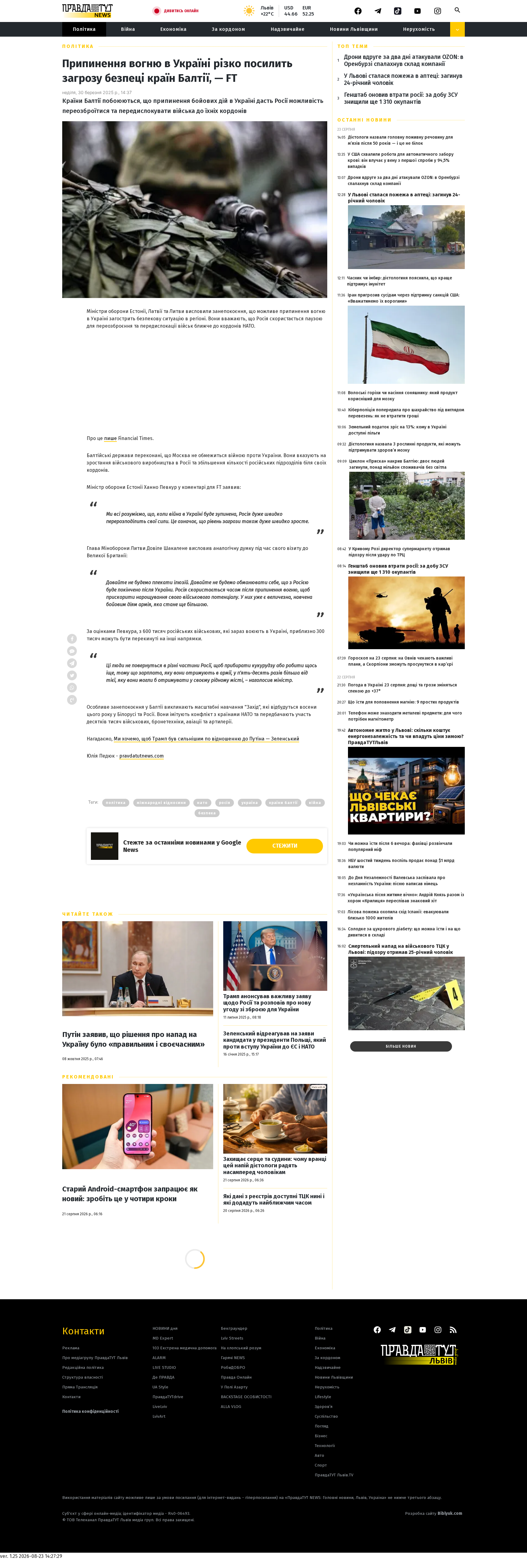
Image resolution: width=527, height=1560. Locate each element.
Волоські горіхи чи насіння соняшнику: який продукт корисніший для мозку (402, 396)
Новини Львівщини (354, 29)
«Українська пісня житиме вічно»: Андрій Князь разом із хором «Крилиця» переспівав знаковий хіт (406, 898)
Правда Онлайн (236, 1377)
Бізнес (321, 1435)
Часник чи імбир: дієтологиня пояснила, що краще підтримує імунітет (399, 281)
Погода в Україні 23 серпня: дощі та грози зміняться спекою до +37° (402, 688)
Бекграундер (234, 1328)
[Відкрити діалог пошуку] (457, 10)
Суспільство (326, 1416)
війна (315, 803)
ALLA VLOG (231, 1406)
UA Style (160, 1387)
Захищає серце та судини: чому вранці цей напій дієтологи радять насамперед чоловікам (274, 1166)
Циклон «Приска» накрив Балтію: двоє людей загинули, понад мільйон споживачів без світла (397, 464)
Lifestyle (323, 1396)
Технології (325, 1445)
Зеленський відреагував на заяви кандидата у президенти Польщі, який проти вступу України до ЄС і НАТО (274, 1040)
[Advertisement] (207, 376)
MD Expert (162, 1338)
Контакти (83, 1330)
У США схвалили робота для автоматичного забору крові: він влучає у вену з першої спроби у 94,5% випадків (401, 160)
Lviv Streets (232, 1338)
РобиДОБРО (233, 1367)
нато (202, 803)
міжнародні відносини (161, 803)
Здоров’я (323, 1406)
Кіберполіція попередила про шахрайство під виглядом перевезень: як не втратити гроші (406, 413)
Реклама (70, 1348)
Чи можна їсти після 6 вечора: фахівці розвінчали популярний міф (400, 846)
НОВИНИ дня (164, 1328)
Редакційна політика (83, 1367)
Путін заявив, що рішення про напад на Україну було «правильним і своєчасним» (133, 1039)
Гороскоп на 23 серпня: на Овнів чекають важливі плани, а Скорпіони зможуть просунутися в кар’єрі (400, 661)
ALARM (159, 1357)
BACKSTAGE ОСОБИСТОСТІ (246, 1396)
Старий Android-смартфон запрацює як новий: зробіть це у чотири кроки (130, 1194)
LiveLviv (159, 1406)
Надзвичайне (288, 29)
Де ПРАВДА (163, 1377)
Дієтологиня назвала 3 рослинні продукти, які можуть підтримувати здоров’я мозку (405, 447)
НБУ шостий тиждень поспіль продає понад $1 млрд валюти (401, 863)
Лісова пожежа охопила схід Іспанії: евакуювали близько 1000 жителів (398, 915)
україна (250, 803)
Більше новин (401, 1046)
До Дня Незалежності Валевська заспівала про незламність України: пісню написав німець (396, 880)
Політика (84, 29)
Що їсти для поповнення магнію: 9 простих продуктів (403, 702)
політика (116, 803)
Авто (319, 1455)
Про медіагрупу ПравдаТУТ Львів (95, 1357)
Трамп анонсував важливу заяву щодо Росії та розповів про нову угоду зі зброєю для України (267, 1003)
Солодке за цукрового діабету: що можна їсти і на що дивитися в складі (404, 932)
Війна (128, 29)
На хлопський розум (241, 1348)
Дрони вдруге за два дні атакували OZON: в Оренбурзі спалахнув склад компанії (403, 60)
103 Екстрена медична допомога (184, 1348)
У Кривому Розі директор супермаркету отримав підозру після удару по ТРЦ (399, 552)
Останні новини (364, 120)
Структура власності (82, 1377)
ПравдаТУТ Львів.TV (334, 1475)
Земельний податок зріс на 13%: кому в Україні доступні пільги (397, 430)
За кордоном (228, 29)
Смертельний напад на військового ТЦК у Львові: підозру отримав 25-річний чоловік (400, 949)
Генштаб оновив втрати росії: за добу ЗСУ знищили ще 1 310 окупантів (401, 98)
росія (224, 803)
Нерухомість (419, 29)
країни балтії (283, 803)
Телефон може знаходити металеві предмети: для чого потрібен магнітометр (405, 716)
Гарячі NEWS (233, 1357)
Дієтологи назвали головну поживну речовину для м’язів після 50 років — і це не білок (400, 140)
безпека (207, 813)
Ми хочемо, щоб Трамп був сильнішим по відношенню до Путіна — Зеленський (206, 739)
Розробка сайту (433, 1513)
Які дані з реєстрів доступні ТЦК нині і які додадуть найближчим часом (273, 1199)
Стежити (284, 845)
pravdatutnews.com (141, 756)
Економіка (173, 29)
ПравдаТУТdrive (167, 1396)
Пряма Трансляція (80, 1387)
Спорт (321, 1465)
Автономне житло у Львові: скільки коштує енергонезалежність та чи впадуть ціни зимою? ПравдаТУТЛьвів (406, 736)
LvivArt (158, 1416)
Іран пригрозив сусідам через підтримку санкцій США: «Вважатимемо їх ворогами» (403, 298)
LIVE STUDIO (164, 1367)
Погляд (321, 1426)
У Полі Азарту (234, 1387)
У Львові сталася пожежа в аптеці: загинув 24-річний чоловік (403, 79)
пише (110, 438)
